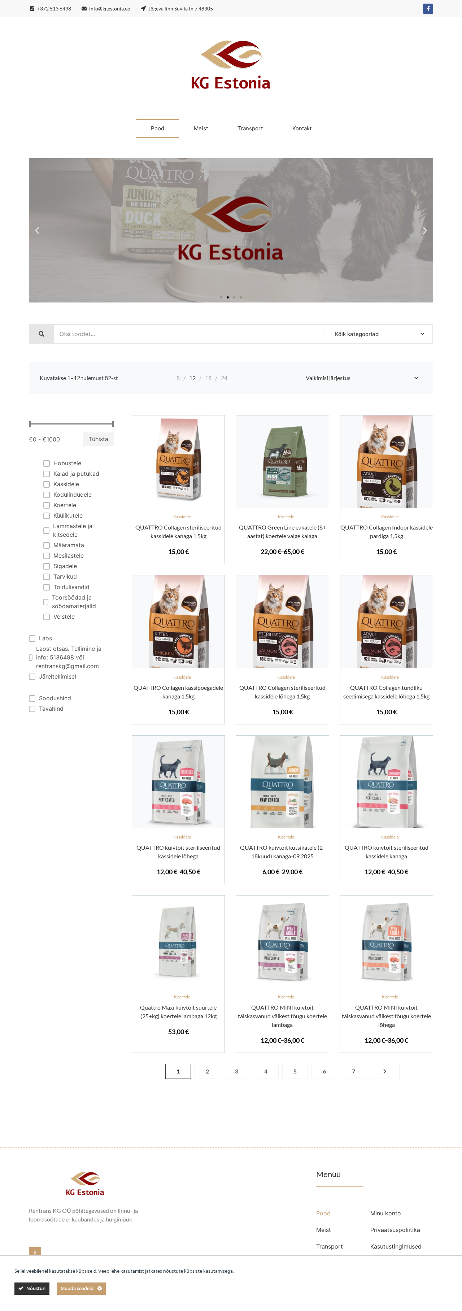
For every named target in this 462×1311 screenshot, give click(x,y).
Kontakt (301, 128)
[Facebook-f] (428, 9)
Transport (250, 128)
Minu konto (385, 1213)
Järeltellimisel (57, 676)
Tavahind (51, 708)
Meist (201, 128)
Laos (45, 638)
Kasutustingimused (396, 1246)
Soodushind (55, 698)
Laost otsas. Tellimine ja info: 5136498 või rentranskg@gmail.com (68, 657)
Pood (157, 128)
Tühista (98, 439)
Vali (283, 506)
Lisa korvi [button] (178, 506)
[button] (37, 230)
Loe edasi (283, 666)
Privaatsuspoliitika (395, 1229)
